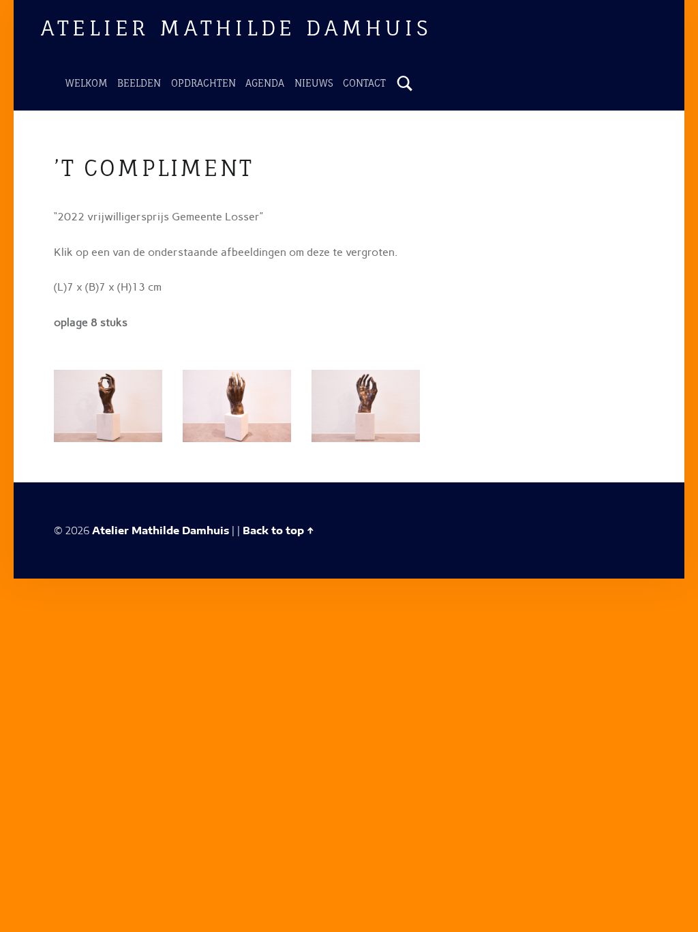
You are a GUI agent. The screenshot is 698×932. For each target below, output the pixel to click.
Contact (364, 83)
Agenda (264, 83)
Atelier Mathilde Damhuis (236, 27)
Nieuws (313, 83)
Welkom (86, 83)
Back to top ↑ (278, 530)
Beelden (139, 83)
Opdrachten (203, 83)
